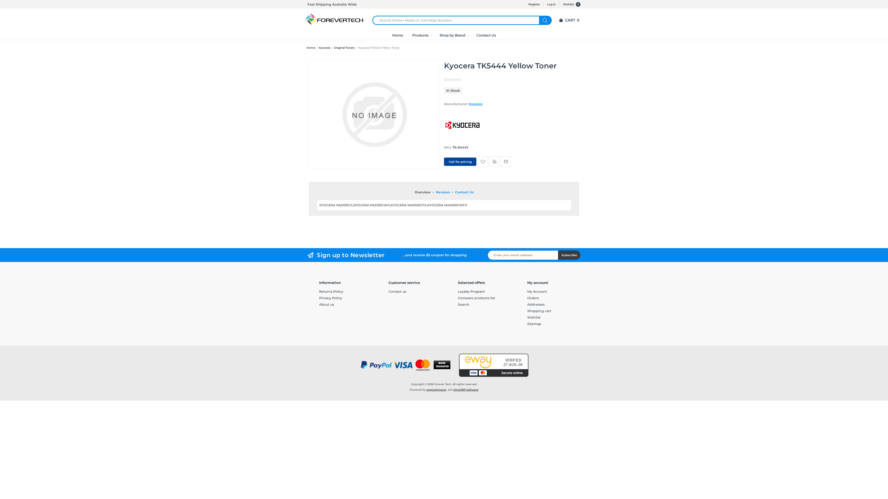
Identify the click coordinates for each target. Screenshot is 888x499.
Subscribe (569, 255)
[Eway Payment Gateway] (493, 365)
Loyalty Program (471, 291)
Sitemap (534, 324)
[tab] (423, 192)
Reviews (443, 192)
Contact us (397, 291)
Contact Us (464, 192)
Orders (533, 298)
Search (545, 20)
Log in (551, 4)
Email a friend (506, 161)
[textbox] (458, 20)
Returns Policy (331, 291)
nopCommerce (436, 389)
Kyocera (475, 104)
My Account (537, 291)
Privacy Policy (330, 298)
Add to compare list (494, 161)
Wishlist (534, 317)
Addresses (536, 304)
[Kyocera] (462, 139)
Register (534, 4)
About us (326, 304)
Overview (423, 192)
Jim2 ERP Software (465, 389)
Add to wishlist (483, 161)
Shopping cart (539, 311)
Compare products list (476, 298)
